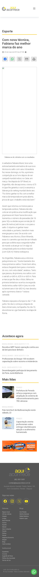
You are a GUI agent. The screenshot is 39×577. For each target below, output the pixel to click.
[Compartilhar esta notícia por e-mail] (27, 59)
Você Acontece (6, 544)
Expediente (5, 552)
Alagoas (4, 516)
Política (4, 533)
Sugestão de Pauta (7, 556)
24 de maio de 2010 (11, 52)
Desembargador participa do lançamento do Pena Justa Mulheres (19, 371)
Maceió (4, 527)
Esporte (7, 31)
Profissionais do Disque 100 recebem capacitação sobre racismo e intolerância (19, 360)
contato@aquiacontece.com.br (19, 483)
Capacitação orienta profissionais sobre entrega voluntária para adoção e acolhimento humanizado (26, 427)
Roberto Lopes (24, 518)
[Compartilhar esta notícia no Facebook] (5, 59)
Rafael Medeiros (24, 516)
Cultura (4, 522)
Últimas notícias (6, 514)
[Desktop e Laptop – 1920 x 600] (19, 451)
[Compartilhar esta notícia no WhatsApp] (12, 59)
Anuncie (4, 554)
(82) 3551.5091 (19, 479)
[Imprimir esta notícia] (34, 59)
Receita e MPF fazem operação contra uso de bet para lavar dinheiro (20, 348)
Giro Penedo (23, 512)
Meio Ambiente (6, 529)
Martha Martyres (24, 514)
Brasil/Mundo (6, 520)
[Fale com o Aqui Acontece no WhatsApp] (34, 572)
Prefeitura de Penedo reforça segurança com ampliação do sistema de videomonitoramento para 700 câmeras (27, 395)
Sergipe (4, 539)
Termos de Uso (6, 560)
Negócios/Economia (8, 537)
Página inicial (6, 512)
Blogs (3, 542)
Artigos (4, 518)
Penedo (4, 531)
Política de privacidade (8, 558)
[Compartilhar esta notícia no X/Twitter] (19, 59)
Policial (4, 535)
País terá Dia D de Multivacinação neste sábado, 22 (19, 411)
